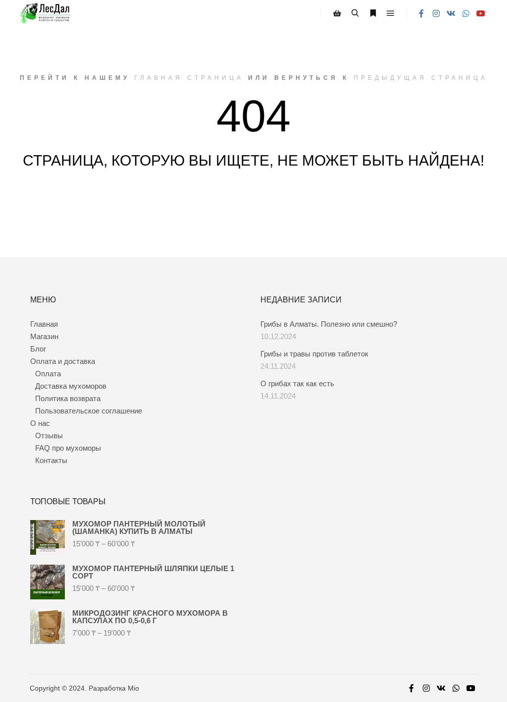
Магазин (44, 336)
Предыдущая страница (421, 77)
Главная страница (189, 77)
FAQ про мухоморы (68, 448)
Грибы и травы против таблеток (314, 354)
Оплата (48, 373)
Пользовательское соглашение (88, 411)
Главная (44, 324)
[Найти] (355, 13)
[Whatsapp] (465, 13)
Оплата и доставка (62, 361)
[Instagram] (436, 13)
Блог (38, 349)
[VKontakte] (451, 13)
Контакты (51, 460)
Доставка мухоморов (70, 386)
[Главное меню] (391, 13)
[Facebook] (421, 13)
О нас (40, 423)
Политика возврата (68, 398)
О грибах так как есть (297, 383)
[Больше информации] (373, 13)
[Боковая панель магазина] (337, 13)
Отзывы (49, 435)
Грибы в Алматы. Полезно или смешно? (328, 324)
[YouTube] (480, 13)
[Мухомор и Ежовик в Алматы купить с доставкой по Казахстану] (45, 13)
